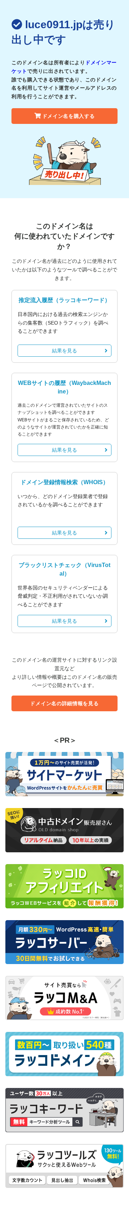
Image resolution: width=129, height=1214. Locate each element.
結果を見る (64, 350)
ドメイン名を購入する (68, 116)
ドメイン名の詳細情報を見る (64, 703)
